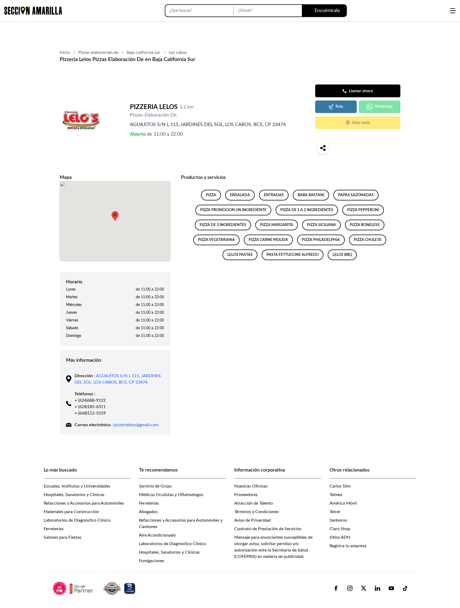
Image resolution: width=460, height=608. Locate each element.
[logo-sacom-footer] (94, 588)
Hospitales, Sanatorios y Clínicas (74, 495)
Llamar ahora (361, 91)
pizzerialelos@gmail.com (136, 425)
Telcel (335, 512)
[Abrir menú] (453, 10)
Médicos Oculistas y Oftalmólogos (171, 495)
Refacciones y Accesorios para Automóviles (84, 503)
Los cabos (178, 52)
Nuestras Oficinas (251, 486)
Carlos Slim (340, 486)
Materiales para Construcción (71, 512)
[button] (115, 216)
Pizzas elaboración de (98, 52)
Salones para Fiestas (62, 537)
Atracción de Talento (253, 503)
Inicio (65, 52)
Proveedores (246, 495)
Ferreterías (54, 529)
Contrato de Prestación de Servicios (267, 529)
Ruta (339, 106)
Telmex (336, 495)
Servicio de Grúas (155, 486)
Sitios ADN (340, 537)
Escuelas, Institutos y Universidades (77, 486)
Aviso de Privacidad (252, 520)
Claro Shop (340, 529)
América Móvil (343, 503)
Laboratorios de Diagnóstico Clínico (77, 520)
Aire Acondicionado (157, 535)
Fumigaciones (151, 561)
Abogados (148, 512)
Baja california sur (143, 52)
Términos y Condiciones (256, 512)
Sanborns (338, 520)
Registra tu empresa (348, 546)
